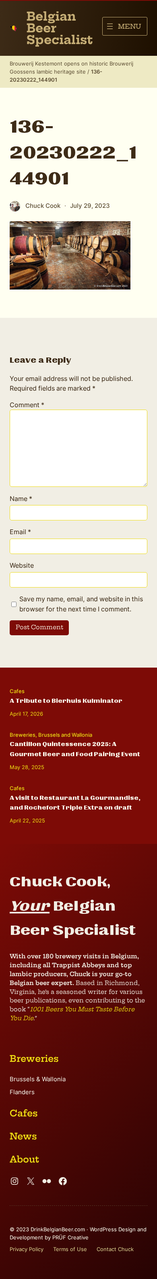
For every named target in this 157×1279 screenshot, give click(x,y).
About (24, 1159)
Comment (27, 405)
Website (22, 565)
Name (21, 499)
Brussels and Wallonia (65, 734)
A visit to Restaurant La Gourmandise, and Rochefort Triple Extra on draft (75, 802)
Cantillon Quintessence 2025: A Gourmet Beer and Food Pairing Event (75, 748)
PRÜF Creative (70, 1237)
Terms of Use (70, 1249)
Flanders (22, 1092)
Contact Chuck (115, 1249)
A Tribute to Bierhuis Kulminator (66, 700)
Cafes (17, 691)
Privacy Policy (26, 1249)
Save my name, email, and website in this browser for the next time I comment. (81, 604)
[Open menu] (124, 26)
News (23, 1136)
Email (20, 532)
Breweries (22, 734)
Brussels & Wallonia (38, 1079)
